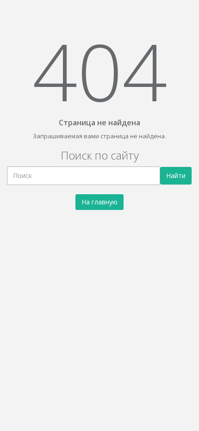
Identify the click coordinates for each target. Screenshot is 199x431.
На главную (99, 201)
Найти (176, 175)
